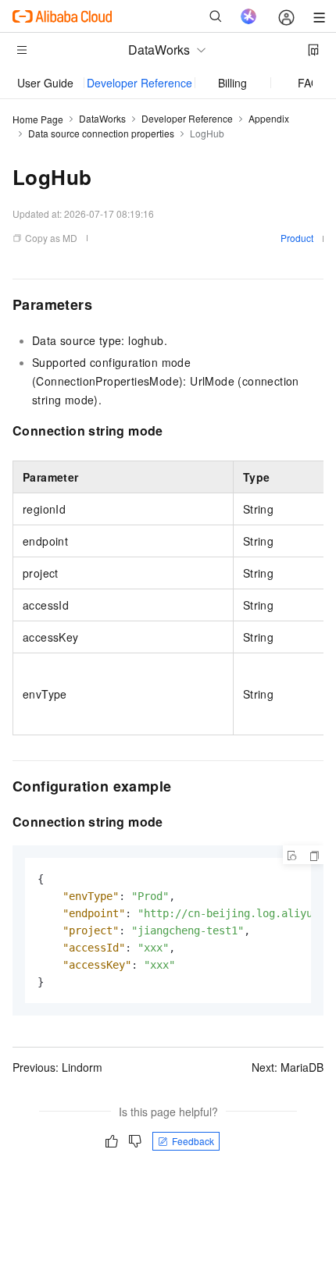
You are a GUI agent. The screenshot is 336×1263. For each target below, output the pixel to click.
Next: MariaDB (287, 1067)
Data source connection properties (101, 133)
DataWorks (102, 118)
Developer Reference (139, 82)
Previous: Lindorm (57, 1067)
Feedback (193, 1140)
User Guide (45, 82)
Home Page (38, 119)
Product (297, 237)
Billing (232, 82)
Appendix (268, 118)
